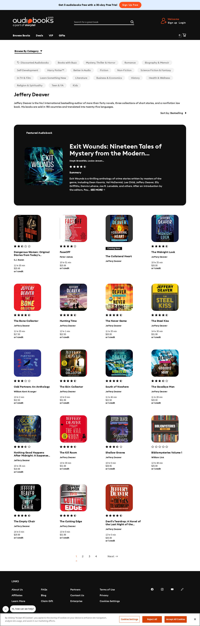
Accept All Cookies (175, 619)
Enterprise (76, 601)
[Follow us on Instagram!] (162, 599)
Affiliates (17, 595)
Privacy (104, 595)
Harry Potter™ (55, 70)
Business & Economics (109, 78)
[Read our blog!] (182, 599)
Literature (81, 78)
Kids (75, 85)
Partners (75, 589)
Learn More (18, 601)
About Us (17, 589)
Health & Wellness (159, 78)
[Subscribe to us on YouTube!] (172, 599)
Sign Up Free (130, 5)
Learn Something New (53, 78)
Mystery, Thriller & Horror (100, 62)
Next (111, 556)
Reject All (152, 619)
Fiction (104, 70)
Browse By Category (27, 51)
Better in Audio (82, 70)
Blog (43, 595)
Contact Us (77, 595)
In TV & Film (24, 78)
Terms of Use (107, 589)
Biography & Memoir (157, 62)
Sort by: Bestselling (172, 113)
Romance (130, 62)
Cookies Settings (110, 601)
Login (182, 23)
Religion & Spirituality (29, 85)
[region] (100, 619)
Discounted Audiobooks (34, 62)
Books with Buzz (67, 62)
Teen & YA (57, 85)
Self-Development (27, 70)
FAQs (44, 589)
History (135, 78)
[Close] (195, 619)
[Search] (132, 21)
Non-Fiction (124, 70)
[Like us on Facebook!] (152, 599)
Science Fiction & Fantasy (156, 70)
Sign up (172, 23)
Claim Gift (47, 601)
